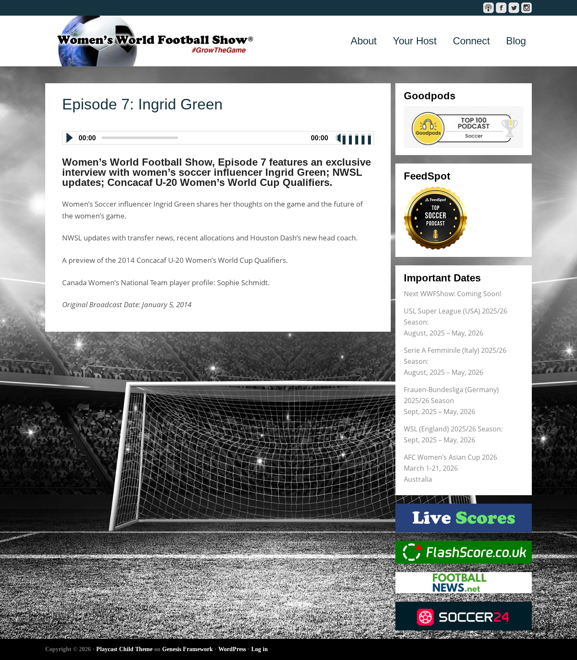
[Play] (69, 137)
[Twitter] (514, 8)
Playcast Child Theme (124, 649)
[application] (218, 136)
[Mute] (338, 137)
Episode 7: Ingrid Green (142, 104)
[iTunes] (488, 8)
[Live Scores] (463, 518)
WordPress (232, 649)
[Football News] (463, 582)
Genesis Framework (187, 649)
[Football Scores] (463, 552)
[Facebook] (501, 8)
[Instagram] (526, 8)
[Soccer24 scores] (463, 616)
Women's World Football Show (150, 41)
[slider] (357, 136)
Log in (259, 649)
